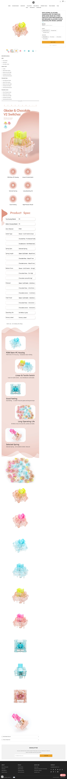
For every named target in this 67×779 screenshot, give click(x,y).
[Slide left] (5, 51)
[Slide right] (36, 51)
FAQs (58, 5)
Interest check (44, 5)
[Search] (64, 1)
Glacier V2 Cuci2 (46, 30)
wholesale (32, 7)
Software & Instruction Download (40, 768)
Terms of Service (21, 772)
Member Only (37, 772)
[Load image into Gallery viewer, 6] (28, 51)
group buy (23, 5)
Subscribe (46, 755)
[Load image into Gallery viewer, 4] (20, 51)
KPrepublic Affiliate (38, 770)
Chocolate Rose (53, 30)
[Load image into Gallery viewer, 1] (7, 51)
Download (38, 7)
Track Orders (52, 5)
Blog (27, 7)
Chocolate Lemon (46, 32)
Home (9, 5)
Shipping (43, 25)
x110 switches (45, 38)
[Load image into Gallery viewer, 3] (16, 51)
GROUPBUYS (4, 770)
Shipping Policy (21, 770)
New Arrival (36, 5)
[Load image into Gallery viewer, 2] (12, 51)
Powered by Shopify (56, 777)
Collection (3, 768)
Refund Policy (20, 768)
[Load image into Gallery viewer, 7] (33, 51)
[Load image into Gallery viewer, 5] (24, 51)
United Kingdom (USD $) (6, 777)
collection (29, 5)
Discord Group (15, 5)
